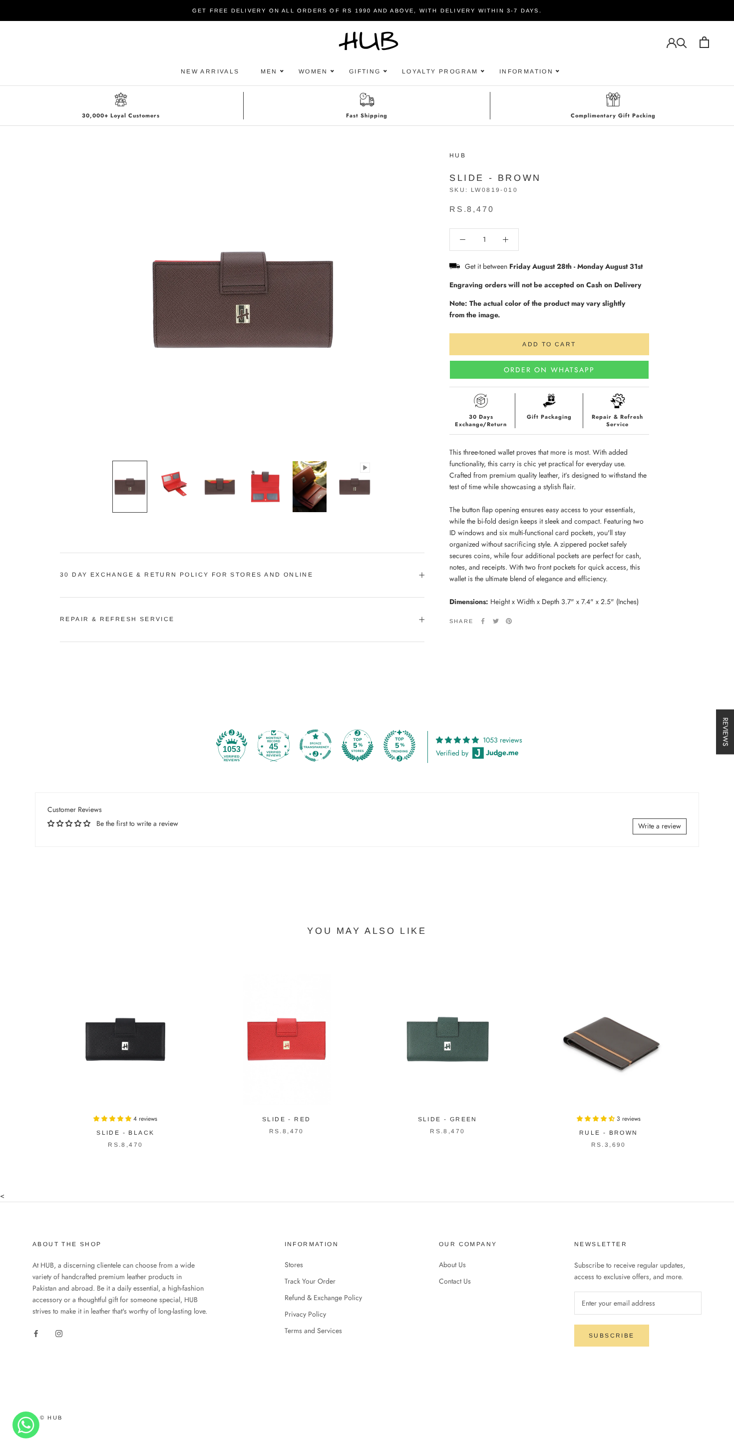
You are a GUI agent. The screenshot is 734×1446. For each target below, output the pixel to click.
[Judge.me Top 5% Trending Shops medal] (399, 745)
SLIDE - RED (286, 1119)
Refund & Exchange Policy (323, 1298)
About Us (452, 1265)
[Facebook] (483, 621)
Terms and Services (313, 1331)
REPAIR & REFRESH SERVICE (117, 619)
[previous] (31, 1050)
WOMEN (313, 71)
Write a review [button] (659, 826)
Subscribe (612, 1335)
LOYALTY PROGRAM (440, 71)
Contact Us (455, 1281)
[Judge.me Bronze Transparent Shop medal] (316, 745)
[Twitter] (496, 621)
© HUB (51, 1418)
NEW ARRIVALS (210, 71)
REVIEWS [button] (726, 732)
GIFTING (365, 71)
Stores (294, 1265)
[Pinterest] (509, 621)
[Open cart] (704, 42)
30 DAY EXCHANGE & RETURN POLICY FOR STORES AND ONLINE (186, 574)
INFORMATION (526, 71)
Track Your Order (310, 1281)
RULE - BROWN (608, 1132)
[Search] (682, 42)
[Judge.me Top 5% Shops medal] (357, 745)
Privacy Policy (305, 1314)
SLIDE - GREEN (447, 1119)
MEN (269, 71)
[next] (703, 1050)
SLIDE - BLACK (125, 1132)
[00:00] (242, 301)
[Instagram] (58, 1333)
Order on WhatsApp (549, 370)
